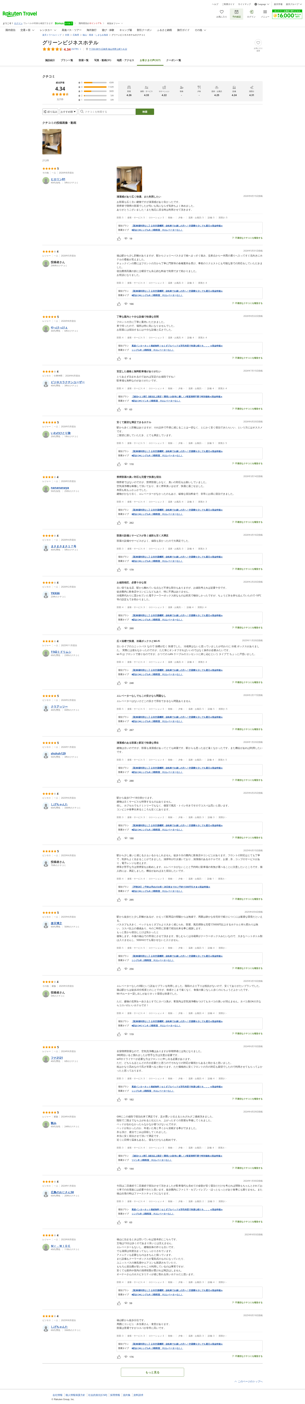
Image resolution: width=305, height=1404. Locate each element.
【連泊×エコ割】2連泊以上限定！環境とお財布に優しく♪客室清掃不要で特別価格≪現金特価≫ (177, 396)
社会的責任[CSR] (97, 1395)
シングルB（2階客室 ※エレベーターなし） (153, 350)
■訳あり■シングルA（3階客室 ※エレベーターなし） (157, 230)
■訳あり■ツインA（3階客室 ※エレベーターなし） (156, 400)
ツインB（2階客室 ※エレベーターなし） (152, 1160)
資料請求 (138, 1395)
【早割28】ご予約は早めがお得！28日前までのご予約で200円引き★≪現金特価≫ (171, 886)
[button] (51, 141)
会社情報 (57, 1395)
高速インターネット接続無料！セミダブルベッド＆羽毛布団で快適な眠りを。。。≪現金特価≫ (177, 345)
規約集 (126, 1395)
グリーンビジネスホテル (70, 42)
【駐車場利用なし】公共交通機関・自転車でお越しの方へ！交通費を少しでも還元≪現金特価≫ (177, 225)
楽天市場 (278, 4)
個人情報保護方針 (75, 1395)
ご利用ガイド (228, 4)
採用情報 (115, 1395)
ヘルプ (215, 4)
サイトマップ (244, 4)
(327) (150, 60)
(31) (102, 60)
